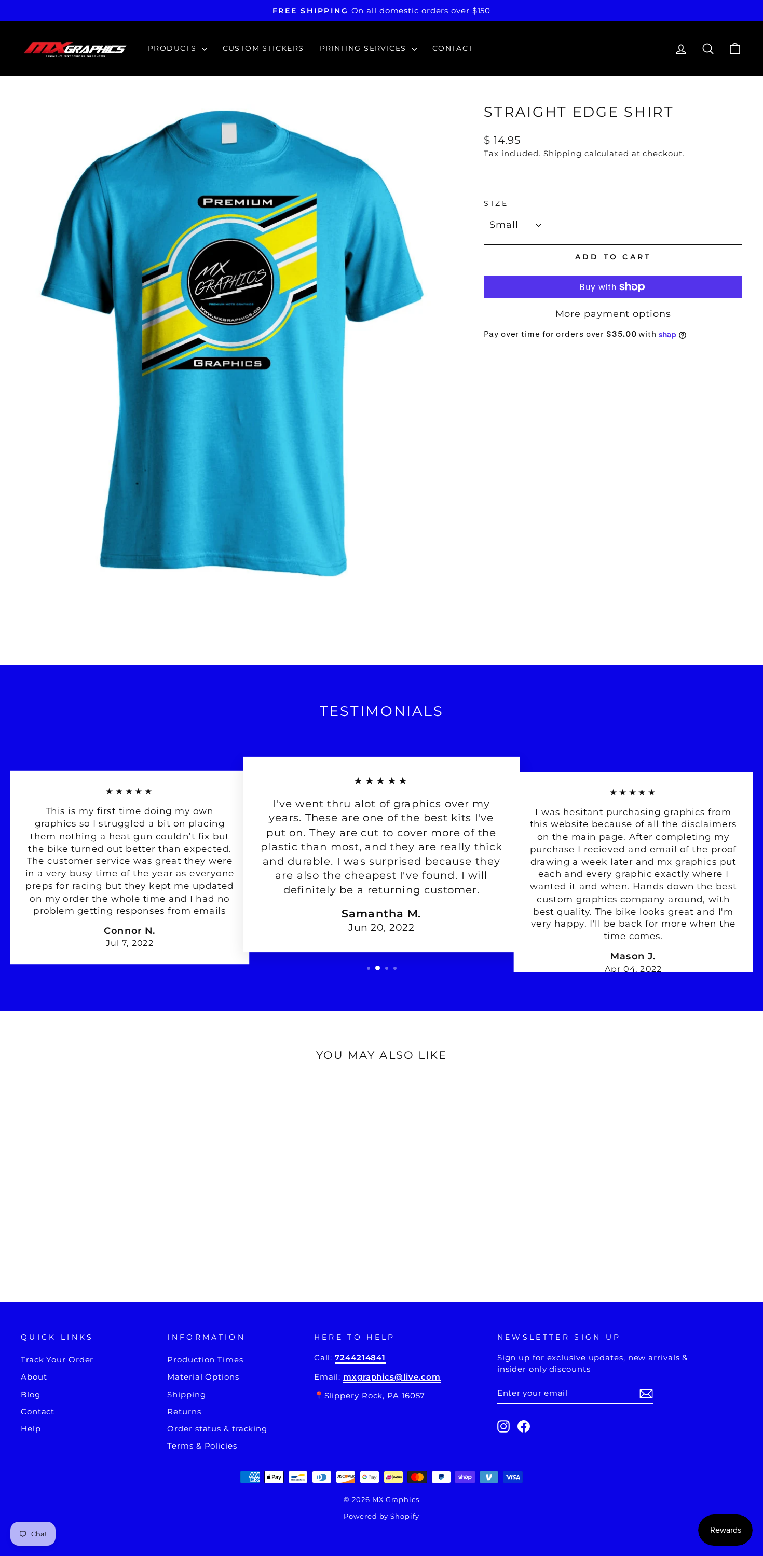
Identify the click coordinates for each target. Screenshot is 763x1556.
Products (173, 48)
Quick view (107, 1204)
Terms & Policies (202, 1446)
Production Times (205, 1360)
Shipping (562, 153)
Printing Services (364, 48)
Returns (184, 1411)
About (34, 1377)
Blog (30, 1394)
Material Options (203, 1377)
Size (496, 203)
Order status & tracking (217, 1429)
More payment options (613, 314)
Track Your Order (57, 1360)
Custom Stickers (263, 48)
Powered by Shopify (381, 1516)
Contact (452, 48)
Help (31, 1429)
